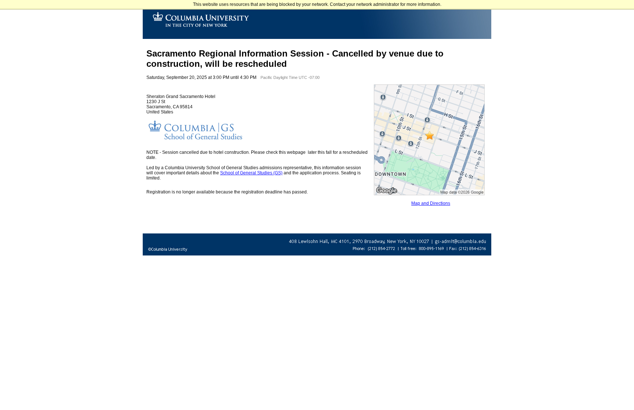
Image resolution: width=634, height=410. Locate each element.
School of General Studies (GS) (251, 172)
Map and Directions (430, 203)
